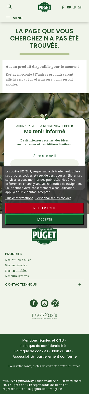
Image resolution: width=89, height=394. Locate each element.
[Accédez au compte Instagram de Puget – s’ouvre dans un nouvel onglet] (74, 7)
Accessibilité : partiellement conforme (45, 356)
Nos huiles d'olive (18, 260)
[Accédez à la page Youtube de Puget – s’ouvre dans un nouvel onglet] (69, 7)
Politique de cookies (31, 351)
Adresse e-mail (44, 156)
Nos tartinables (16, 271)
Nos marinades (16, 265)
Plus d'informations (19, 198)
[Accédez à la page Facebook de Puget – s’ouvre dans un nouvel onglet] (63, 7)
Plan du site (62, 351)
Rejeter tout (44, 208)
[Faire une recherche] (10, 7)
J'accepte (44, 219)
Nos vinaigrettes (17, 276)
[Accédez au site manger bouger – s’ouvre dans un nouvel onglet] (44, 316)
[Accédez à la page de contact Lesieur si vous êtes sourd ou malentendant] (55, 303)
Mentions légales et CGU (43, 340)
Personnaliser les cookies (53, 198)
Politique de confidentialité (43, 345)
